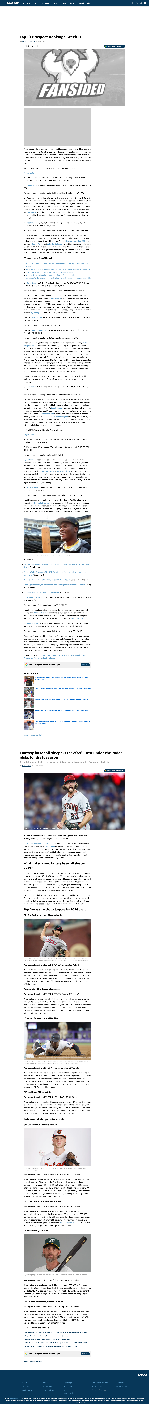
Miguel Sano (29, 435)
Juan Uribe (82, 241)
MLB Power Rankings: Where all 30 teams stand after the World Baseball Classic (56, 1332)
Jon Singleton (49, 658)
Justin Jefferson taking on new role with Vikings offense (49, 272)
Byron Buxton (30, 460)
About (24, 1383)
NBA (35, 3)
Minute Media (14, 1398)
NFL (22, 3)
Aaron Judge (49, 846)
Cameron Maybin (60, 416)
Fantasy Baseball (36, 735)
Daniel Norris (46, 655)
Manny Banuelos (39, 330)
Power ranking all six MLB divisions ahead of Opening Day (47, 1339)
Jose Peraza (32, 387)
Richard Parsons (28, 41)
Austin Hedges (63, 471)
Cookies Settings (99, 1390)
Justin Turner (37, 244)
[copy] (36, 46)
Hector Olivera (33, 223)
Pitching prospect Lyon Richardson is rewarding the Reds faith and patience (55, 585)
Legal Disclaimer (49, 1390)
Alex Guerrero (71, 241)
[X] (137, 3)
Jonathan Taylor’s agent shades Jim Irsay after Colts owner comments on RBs (58, 278)
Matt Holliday (40, 613)
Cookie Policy (27, 1390)
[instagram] (141, 3)
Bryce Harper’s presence (69, 1223)
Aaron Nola (58, 655)
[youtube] (145, 3)
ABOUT (88, 3)
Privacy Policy (98, 1386)
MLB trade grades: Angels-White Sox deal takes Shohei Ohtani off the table (58, 269)
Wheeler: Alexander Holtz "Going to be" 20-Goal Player (47, 580)
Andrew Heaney (33, 487)
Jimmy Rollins (55, 298)
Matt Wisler (37, 317)
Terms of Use (121, 1386)
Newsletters (47, 1386)
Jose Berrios (68, 655)
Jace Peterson (57, 408)
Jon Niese (32, 212)
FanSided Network (100, 1383)
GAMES (81, 3)
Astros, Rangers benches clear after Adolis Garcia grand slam (52, 275)
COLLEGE (62, 3)
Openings (68, 1383)
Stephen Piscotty (34, 597)
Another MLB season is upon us (37, 843)
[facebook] (132, 3)
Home (26, 735)
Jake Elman (26, 766)
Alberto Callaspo (54, 244)
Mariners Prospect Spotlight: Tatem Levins (42, 592)
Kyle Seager (36, 313)
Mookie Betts (48, 414)
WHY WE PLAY (46, 3)
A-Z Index (120, 1383)
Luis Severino (33, 623)
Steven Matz (29, 173)
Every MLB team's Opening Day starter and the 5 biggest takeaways (51, 1336)
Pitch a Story (69, 1386)
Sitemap (25, 1386)
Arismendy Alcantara (33, 658)
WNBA (55, 3)
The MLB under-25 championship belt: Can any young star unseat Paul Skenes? (56, 1343)
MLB (28, 3)
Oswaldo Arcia (81, 655)
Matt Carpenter (78, 618)
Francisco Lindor (47, 471)
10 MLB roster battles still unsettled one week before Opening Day (51, 1346)
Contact (45, 1383)
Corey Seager (32, 283)
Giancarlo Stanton (41, 503)
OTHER (72, 3)
